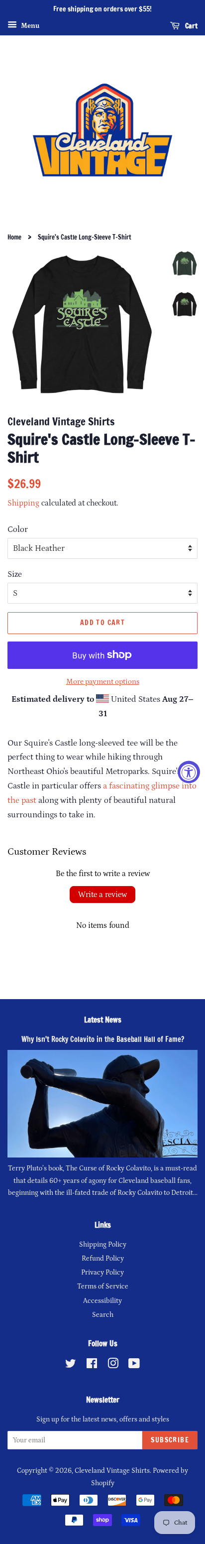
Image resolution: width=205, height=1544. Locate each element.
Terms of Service (102, 1286)
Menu (29, 26)
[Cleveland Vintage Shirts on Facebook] (92, 1366)
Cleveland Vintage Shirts (112, 1471)
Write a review (102, 894)
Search (102, 1315)
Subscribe (170, 1440)
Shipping (23, 503)
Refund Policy (103, 1259)
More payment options (102, 681)
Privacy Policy (102, 1273)
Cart (191, 25)
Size (14, 574)
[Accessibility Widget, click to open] (189, 772)
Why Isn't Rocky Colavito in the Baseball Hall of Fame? (102, 1039)
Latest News (102, 1020)
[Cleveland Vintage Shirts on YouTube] (134, 1366)
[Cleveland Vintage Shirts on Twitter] (70, 1366)
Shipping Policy (102, 1245)
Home (14, 237)
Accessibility (102, 1301)
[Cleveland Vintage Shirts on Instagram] (112, 1366)
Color (17, 529)
